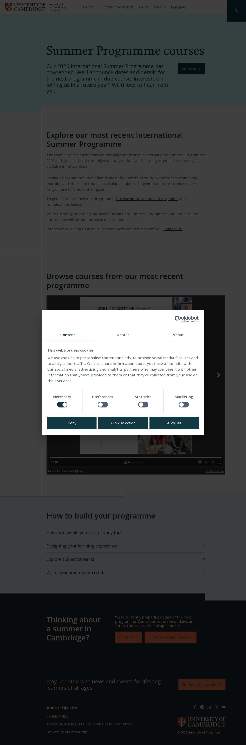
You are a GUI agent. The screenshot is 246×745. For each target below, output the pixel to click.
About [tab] (178, 334)
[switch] (103, 404)
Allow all (174, 423)
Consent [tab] (67, 334)
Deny (72, 423)
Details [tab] (123, 334)
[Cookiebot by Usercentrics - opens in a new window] (183, 319)
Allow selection (123, 423)
